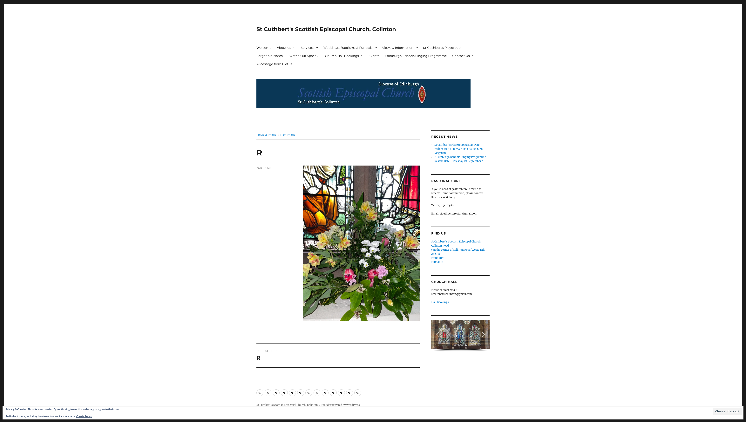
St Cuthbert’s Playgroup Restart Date (456, 144)
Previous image (266, 134)
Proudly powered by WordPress (340, 405)
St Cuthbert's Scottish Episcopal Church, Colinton (326, 29)
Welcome (263, 48)
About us (284, 48)
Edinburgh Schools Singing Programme (416, 56)
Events (374, 56)
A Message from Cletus (274, 64)
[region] (460, 336)
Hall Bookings (440, 302)
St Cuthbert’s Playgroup (442, 48)
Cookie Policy (84, 416)
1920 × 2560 (263, 167)
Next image (287, 134)
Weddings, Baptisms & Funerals (347, 48)
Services (307, 48)
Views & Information (397, 48)
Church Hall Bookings (342, 56)
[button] (437, 334)
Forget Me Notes (269, 56)
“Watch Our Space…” (304, 56)
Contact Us (461, 56)
